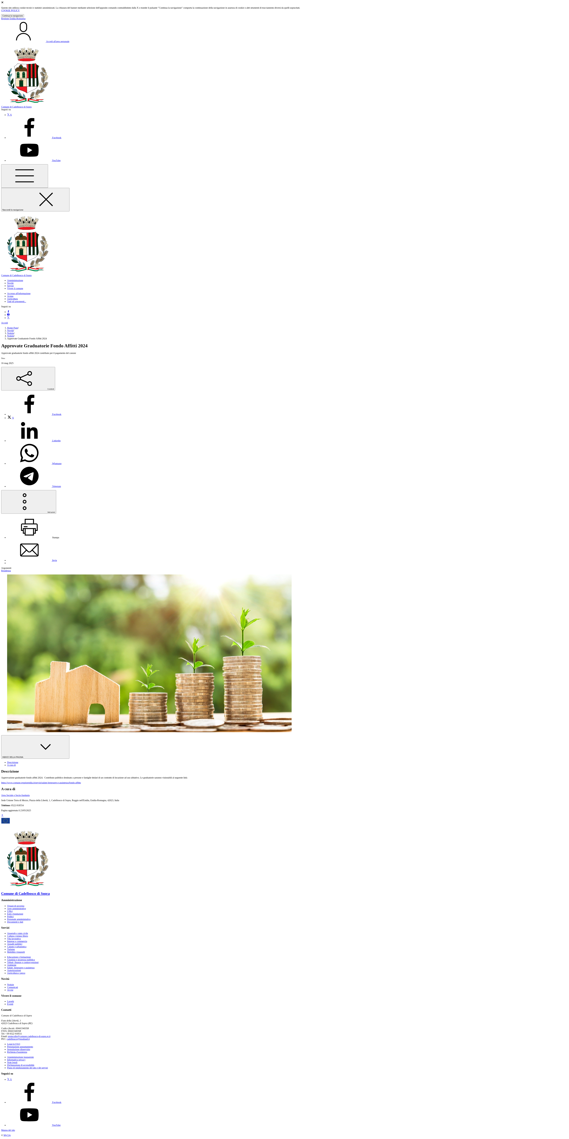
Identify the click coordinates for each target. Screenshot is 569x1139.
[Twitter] (8, 318)
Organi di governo (15, 906)
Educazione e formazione (19, 957)
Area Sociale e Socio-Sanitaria (15, 795)
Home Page (12, 328)
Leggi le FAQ (13, 1044)
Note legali (12, 1062)
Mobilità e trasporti (16, 952)
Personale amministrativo (19, 919)
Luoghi (10, 1001)
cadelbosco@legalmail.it (18, 1039)
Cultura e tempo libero (17, 936)
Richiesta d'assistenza (17, 1052)
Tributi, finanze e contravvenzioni (23, 962)
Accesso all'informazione (19, 293)
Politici (10, 916)
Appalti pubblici (14, 944)
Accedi (4, 323)
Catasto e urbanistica (16, 946)
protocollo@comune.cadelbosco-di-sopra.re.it (29, 1036)
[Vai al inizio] (2, 815)
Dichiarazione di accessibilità (20, 1065)
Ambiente (11, 965)
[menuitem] (34, 414)
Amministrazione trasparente (20, 1057)
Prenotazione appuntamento (20, 1046)
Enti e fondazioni (15, 914)
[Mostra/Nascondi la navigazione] (24, 176)
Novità (10, 330)
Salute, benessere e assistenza (21, 967)
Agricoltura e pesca (16, 973)
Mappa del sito (8, 1130)
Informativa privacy (16, 1060)
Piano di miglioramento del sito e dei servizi (27, 1068)
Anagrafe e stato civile (17, 933)
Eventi (10, 1004)
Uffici (10, 911)
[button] (15, 280)
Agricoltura (12, 299)
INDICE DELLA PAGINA (13, 757)
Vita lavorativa (14, 938)
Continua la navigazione (12, 16)
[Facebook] (8, 312)
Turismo (11, 949)
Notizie (10, 333)
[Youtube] (8, 315)
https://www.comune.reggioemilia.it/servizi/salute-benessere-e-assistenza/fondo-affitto (41, 782)
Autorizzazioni (14, 970)
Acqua (10, 296)
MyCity (7, 1135)
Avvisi (10, 990)
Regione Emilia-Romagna (13, 18)
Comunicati (12, 987)
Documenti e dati (15, 922)
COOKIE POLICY (10, 10)
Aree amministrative (16, 908)
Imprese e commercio (17, 941)
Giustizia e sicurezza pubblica (21, 959)
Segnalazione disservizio (18, 1049)
